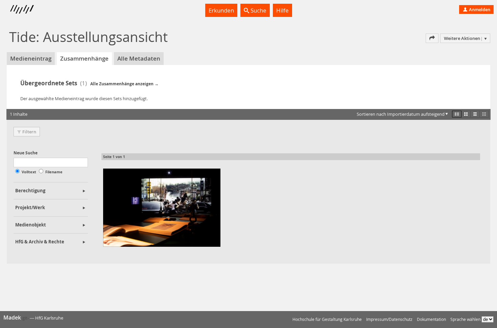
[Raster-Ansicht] (466, 114)
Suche (257, 10)
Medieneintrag (30, 58)
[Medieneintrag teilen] (432, 38)
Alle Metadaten (138, 58)
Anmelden (479, 9)
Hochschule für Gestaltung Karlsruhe (327, 319)
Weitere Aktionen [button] (462, 38)
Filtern (29, 132)
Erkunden (221, 10)
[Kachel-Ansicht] (457, 114)
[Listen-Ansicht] (475, 114)
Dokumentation (431, 319)
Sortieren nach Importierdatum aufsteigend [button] (401, 114)
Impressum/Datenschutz (389, 319)
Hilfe (282, 10)
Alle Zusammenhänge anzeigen (121, 84)
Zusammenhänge (84, 58)
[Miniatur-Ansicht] (484, 114)
